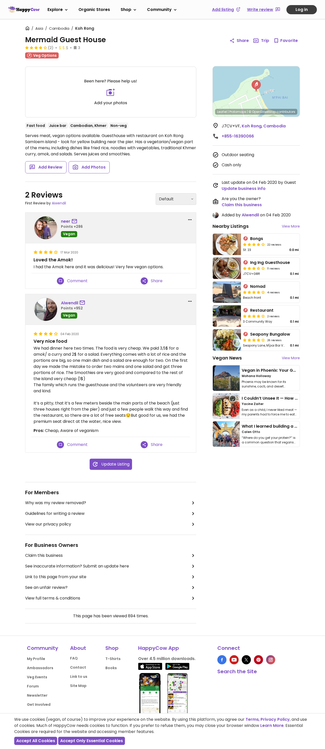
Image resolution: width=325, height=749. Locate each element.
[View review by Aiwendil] (46, 309)
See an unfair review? (46, 587)
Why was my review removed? (55, 503)
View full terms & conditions (52, 598)
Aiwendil (59, 203)
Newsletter (37, 695)
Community (159, 9)
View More (291, 226)
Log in (302, 9)
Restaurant (261, 310)
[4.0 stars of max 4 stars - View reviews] (36, 47)
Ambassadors (40, 667)
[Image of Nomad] (227, 292)
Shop (126, 9)
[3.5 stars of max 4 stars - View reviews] (253, 268)
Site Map (78, 685)
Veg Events (37, 677)
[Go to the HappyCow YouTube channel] (234, 659)
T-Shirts (113, 658)
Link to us (78, 676)
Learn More (272, 725)
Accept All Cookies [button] (35, 741)
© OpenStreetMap (262, 112)
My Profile (36, 658)
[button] (256, 86)
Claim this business (44, 555)
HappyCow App (158, 648)
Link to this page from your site (55, 577)
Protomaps (237, 112)
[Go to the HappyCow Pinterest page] (258, 659)
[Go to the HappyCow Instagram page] (270, 659)
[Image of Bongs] (227, 244)
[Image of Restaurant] (227, 316)
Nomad (257, 286)
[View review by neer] (46, 228)
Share (243, 40)
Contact (78, 667)
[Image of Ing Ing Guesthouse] (227, 268)
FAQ (74, 658)
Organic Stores (94, 9)
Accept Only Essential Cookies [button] (91, 741)
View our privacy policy (48, 524)
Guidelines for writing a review (55, 513)
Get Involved (39, 704)
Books (111, 667)
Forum (33, 686)
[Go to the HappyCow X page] (246, 659)
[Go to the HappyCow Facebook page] (221, 659)
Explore (55, 9)
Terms (252, 719)
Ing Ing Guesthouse (270, 262)
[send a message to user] (75, 221)
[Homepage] (24, 9)
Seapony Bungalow (270, 334)
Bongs (256, 239)
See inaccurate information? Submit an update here (77, 566)
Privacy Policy (275, 719)
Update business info (244, 188)
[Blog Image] (226, 378)
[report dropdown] (190, 220)
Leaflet (222, 112)
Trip (265, 40)
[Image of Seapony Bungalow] (227, 340)
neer (65, 221)
